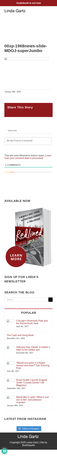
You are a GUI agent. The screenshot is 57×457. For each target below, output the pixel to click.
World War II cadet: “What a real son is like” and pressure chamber (32, 400)
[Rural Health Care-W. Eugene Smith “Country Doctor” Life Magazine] (10, 380)
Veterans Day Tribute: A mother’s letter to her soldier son (33, 348)
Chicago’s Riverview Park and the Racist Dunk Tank (32, 322)
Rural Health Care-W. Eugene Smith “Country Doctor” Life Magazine (31, 382)
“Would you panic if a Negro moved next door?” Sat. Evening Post (32, 365)
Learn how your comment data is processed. (28, 156)
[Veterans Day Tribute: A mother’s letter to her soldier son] (10, 347)
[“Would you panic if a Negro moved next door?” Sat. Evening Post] (10, 363)
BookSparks (28, 445)
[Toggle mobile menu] (51, 10)
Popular (28, 312)
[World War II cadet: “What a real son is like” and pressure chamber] (10, 397)
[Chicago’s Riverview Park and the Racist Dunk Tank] (10, 321)
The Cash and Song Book (20, 335)
